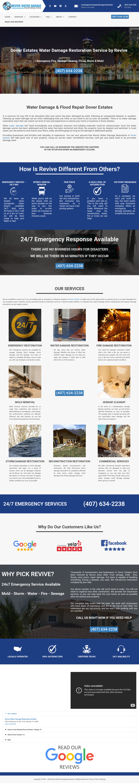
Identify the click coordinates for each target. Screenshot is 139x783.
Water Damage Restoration (69, 345)
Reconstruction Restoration (69, 461)
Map (9, 740)
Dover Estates (74, 299)
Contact (72, 17)
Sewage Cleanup (114, 402)
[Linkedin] (60, 6)
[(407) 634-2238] (119, 6)
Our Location (12, 714)
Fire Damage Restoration (114, 345)
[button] (69, 713)
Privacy (91, 779)
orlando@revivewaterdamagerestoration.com (99, 5)
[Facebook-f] (50, 6)
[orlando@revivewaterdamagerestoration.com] (76, 6)
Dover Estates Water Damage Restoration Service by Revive (69, 50)
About (59, 17)
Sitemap (103, 779)
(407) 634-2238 (130, 5)
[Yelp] (65, 6)
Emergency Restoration (25, 345)
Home (7, 17)
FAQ (48, 17)
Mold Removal (25, 402)
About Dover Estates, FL (16, 735)
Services (19, 17)
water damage (16, 125)
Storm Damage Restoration (25, 461)
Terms (97, 779)
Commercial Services (114, 461)
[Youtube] (55, 6)
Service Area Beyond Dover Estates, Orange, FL (24, 730)
